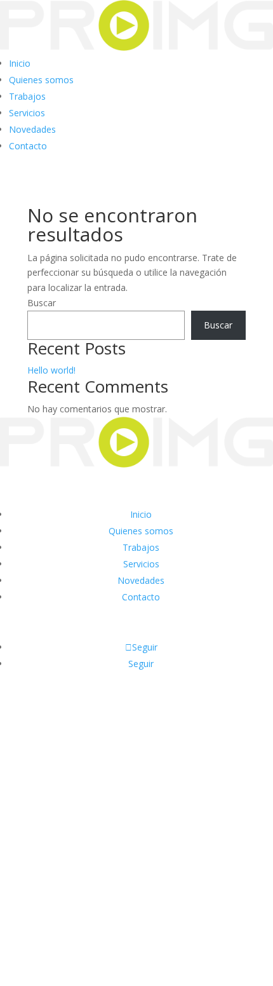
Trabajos (27, 96)
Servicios (27, 113)
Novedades (32, 129)
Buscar (41, 303)
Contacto (28, 146)
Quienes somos (41, 80)
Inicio (19, 63)
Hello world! (51, 370)
